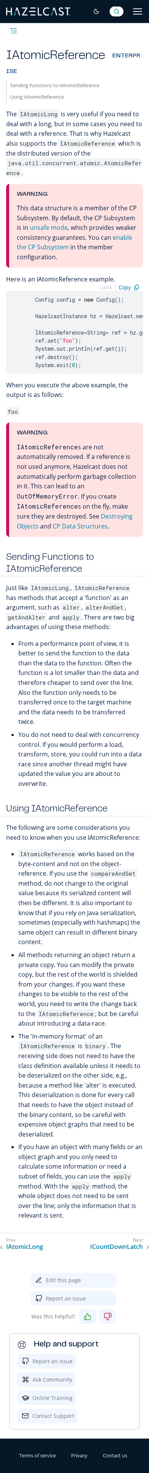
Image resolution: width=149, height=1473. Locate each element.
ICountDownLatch (116, 1247)
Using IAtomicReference (37, 96)
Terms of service (37, 1455)
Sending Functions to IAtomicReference (54, 85)
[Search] (116, 11)
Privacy (79, 1455)
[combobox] (116, 11)
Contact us (115, 1455)
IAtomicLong (24, 1247)
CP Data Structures (80, 526)
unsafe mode (49, 227)
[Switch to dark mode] (96, 11)
